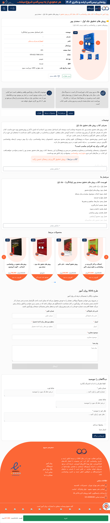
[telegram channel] (86, 511)
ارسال (55, 366)
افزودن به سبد (93, 277)
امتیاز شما (102, 429)
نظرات (39, 113)
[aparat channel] (67, 511)
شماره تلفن (50, 311)
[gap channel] (3, 511)
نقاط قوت (50, 388)
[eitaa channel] (20, 511)
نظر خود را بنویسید (99, 411)
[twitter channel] (106, 511)
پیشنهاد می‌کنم (98, 425)
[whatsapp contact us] (56, 511)
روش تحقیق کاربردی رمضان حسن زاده (49, 159)
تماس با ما (48, 472)
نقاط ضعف (102, 399)
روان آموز (105, 14)
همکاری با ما (48, 475)
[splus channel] (28, 511)
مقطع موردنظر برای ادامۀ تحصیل (43, 322)
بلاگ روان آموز (47, 469)
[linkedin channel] (76, 511)
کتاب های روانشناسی (86, 14)
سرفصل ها (61, 113)
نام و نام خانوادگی (92, 311)
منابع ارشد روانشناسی (78, 153)
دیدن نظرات (66, 76)
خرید (65, 518)
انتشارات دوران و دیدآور (35, 41)
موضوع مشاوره (92, 332)
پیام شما (95, 343)
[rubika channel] (12, 511)
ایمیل (96, 322)
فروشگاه (98, 14)
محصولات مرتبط (50, 113)
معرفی (71, 113)
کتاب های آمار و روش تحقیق (69, 14)
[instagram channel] (96, 511)
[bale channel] (36, 511)
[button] (81, 42)
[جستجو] (4, 8)
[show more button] (55, 169)
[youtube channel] (45, 511)
